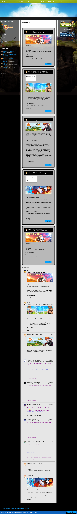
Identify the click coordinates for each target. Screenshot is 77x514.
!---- (30, 79)
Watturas (5, 24)
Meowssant (15, 42)
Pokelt (29, 404)
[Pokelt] (25, 410)
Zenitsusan (5, 56)
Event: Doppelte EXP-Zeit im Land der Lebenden (37, 118)
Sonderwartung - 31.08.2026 (8, 51)
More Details (69, 512)
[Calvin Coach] (25, 450)
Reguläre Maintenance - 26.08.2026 (10, 63)
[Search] (74, 1)
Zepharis (29, 382)
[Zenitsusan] (25, 316)
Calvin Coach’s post (33, 361)
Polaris (29, 360)
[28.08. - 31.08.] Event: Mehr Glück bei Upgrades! (37, 71)
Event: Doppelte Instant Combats (9, 66)
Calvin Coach (31, 441)
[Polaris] (25, 369)
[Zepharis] (25, 391)
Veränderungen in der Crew (47, 361)
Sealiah (4, 52)
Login (70, 1)
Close (74, 512)
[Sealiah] (25, 285)
